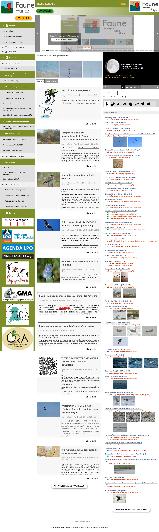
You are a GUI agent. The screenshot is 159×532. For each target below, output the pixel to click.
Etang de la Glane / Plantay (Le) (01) (116, 117)
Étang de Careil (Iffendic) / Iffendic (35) (117, 269)
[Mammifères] (113, 104)
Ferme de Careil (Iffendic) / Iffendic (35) (118, 285)
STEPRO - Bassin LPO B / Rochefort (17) (118, 183)
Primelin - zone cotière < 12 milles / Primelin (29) (121, 211)
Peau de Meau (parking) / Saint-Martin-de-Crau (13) (121, 177)
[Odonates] (137, 104)
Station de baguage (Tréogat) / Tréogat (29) (119, 222)
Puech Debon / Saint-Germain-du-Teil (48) (118, 301)
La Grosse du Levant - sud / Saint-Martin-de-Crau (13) (122, 155)
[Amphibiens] (131, 104)
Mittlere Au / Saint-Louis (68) (114, 477)
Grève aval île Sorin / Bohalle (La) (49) (117, 349)
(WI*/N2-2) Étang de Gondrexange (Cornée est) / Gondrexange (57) (127, 435)
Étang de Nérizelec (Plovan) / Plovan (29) (118, 194)
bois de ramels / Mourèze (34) (114, 239)
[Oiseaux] (107, 104)
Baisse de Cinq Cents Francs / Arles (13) (118, 128)
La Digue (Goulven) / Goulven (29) (116, 205)
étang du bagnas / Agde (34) (114, 244)
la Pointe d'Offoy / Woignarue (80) (116, 490)
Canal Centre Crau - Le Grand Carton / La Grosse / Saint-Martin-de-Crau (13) (130, 134)
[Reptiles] (125, 104)
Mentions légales (74, 521)
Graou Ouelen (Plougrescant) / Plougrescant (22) (121, 188)
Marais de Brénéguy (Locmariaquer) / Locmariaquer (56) (123, 409)
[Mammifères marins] (119, 104)
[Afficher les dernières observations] (114, 97)
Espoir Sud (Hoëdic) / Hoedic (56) (116, 376)
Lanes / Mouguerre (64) (112, 448)
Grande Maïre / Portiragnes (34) (115, 250)
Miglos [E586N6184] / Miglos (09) (116, 123)
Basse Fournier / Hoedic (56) (114, 355)
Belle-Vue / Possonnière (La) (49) (116, 306)
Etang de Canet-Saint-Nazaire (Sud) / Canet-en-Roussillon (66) (125, 454)
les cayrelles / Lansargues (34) (115, 261)
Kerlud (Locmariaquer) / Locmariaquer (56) (119, 393)
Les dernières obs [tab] (111, 93)
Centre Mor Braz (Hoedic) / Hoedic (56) (117, 371)
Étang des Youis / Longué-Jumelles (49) (118, 323)
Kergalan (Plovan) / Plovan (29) (115, 199)
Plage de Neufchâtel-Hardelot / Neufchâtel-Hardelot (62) (123, 443)
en (125, 3)
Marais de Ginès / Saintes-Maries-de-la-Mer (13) (120, 172)
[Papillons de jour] (143, 104)
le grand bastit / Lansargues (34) (115, 256)
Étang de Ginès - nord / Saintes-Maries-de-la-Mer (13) (122, 150)
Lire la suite (91, 124)
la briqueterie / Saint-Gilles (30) (115, 228)
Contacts (82, 521)
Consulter (45, 11)
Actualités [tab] (40, 81)
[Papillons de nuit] (149, 104)
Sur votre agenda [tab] (51, 81)
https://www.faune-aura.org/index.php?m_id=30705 (78, 194)
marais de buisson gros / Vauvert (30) (117, 233)
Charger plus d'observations (131, 509)
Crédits (88, 521)
